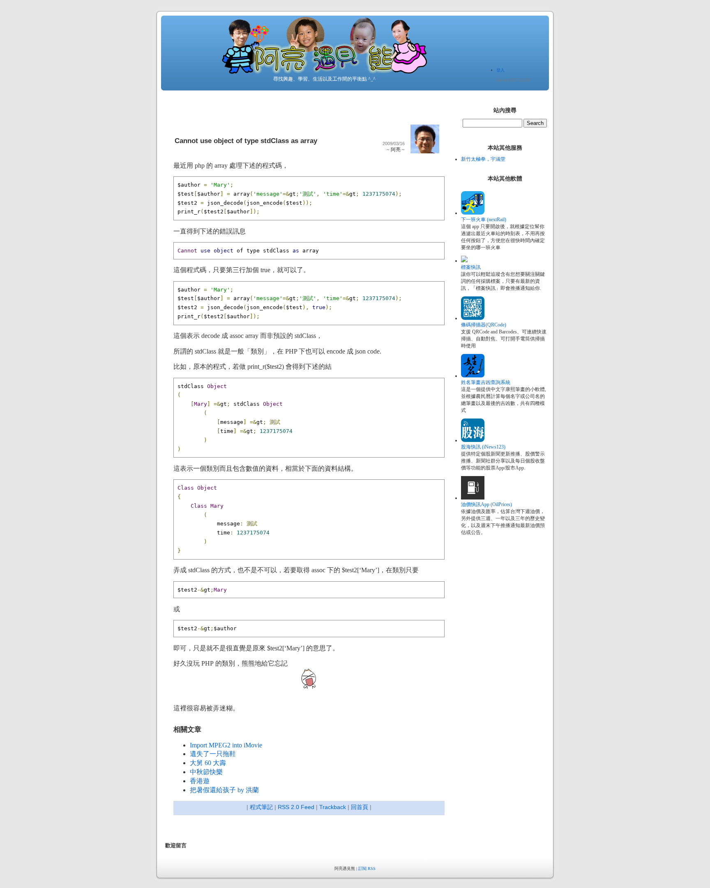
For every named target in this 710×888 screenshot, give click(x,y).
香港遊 (200, 780)
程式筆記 (261, 807)
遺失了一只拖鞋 (213, 753)
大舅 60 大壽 (208, 762)
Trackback (332, 807)
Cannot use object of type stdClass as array (246, 141)
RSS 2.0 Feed (296, 807)
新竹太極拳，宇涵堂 (483, 159)
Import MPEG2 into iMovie (226, 745)
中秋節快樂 (206, 771)
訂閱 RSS (367, 868)
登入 (500, 70)
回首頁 (359, 807)
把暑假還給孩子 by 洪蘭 (224, 789)
